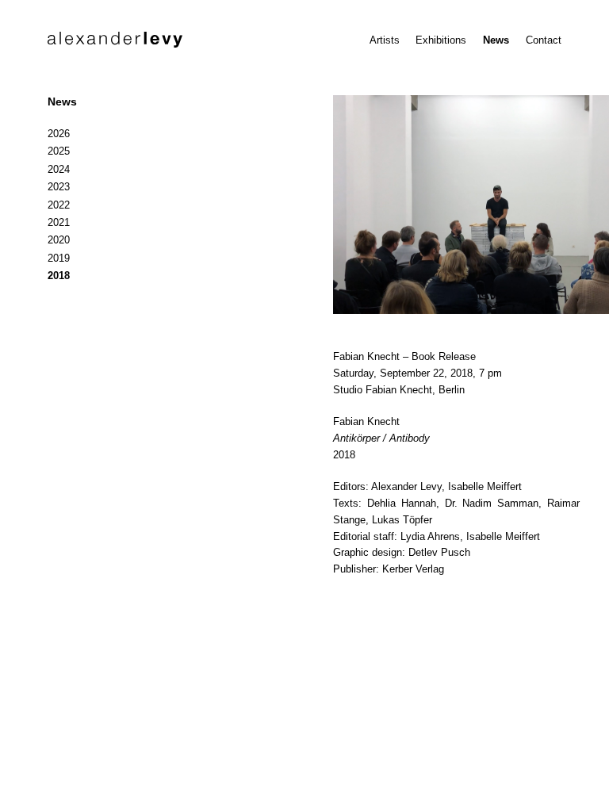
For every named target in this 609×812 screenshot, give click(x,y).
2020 (59, 240)
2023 (59, 187)
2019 (59, 258)
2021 (59, 222)
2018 (59, 276)
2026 (59, 134)
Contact (543, 40)
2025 (59, 151)
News (496, 40)
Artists (385, 40)
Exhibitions (441, 40)
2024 (59, 169)
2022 (59, 205)
